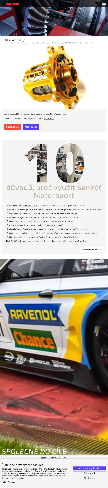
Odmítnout (89, 473)
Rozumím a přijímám (89, 468)
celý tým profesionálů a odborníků (37, 209)
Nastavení (89, 478)
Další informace (8, 482)
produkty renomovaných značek (58, 221)
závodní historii (30, 205)
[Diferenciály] (54, 77)
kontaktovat (49, 118)
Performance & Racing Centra (39, 237)
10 (54, 161)
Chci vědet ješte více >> (92, 249)
